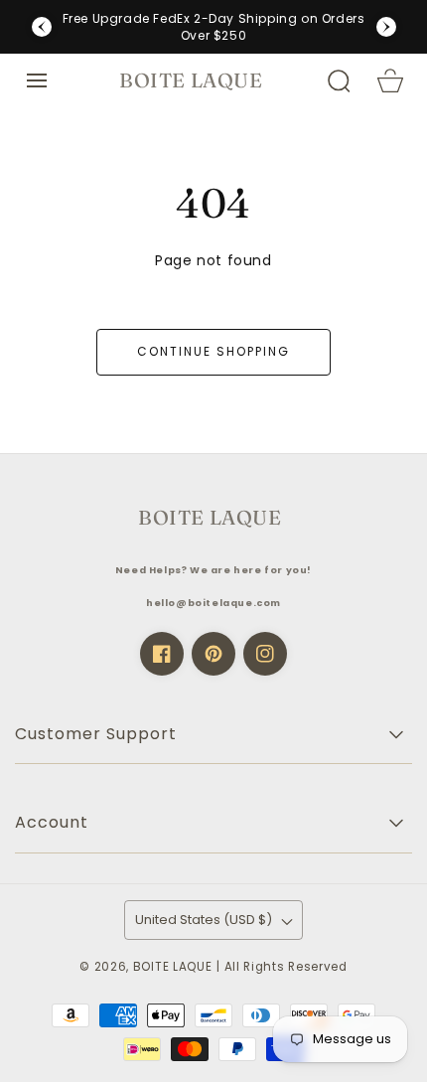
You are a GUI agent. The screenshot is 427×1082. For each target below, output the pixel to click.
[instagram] (265, 654)
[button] (37, 80)
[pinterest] (213, 654)
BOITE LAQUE (173, 967)
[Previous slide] (42, 27)
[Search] (339, 80)
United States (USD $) (203, 919)
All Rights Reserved (286, 967)
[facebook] (162, 654)
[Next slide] (386, 27)
